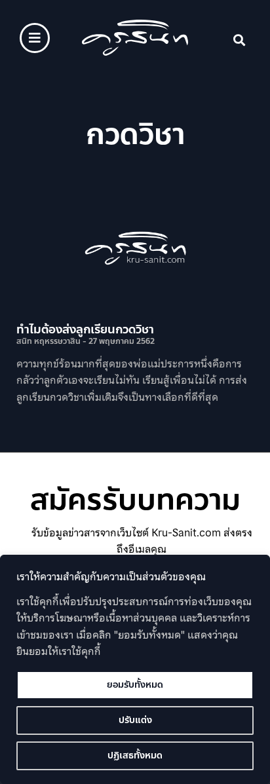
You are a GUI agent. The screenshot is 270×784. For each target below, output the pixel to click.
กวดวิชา (135, 134)
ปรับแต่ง (135, 720)
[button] (239, 40)
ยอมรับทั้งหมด (135, 685)
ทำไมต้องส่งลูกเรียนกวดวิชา (85, 329)
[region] (135, 669)
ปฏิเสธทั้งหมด (135, 755)
